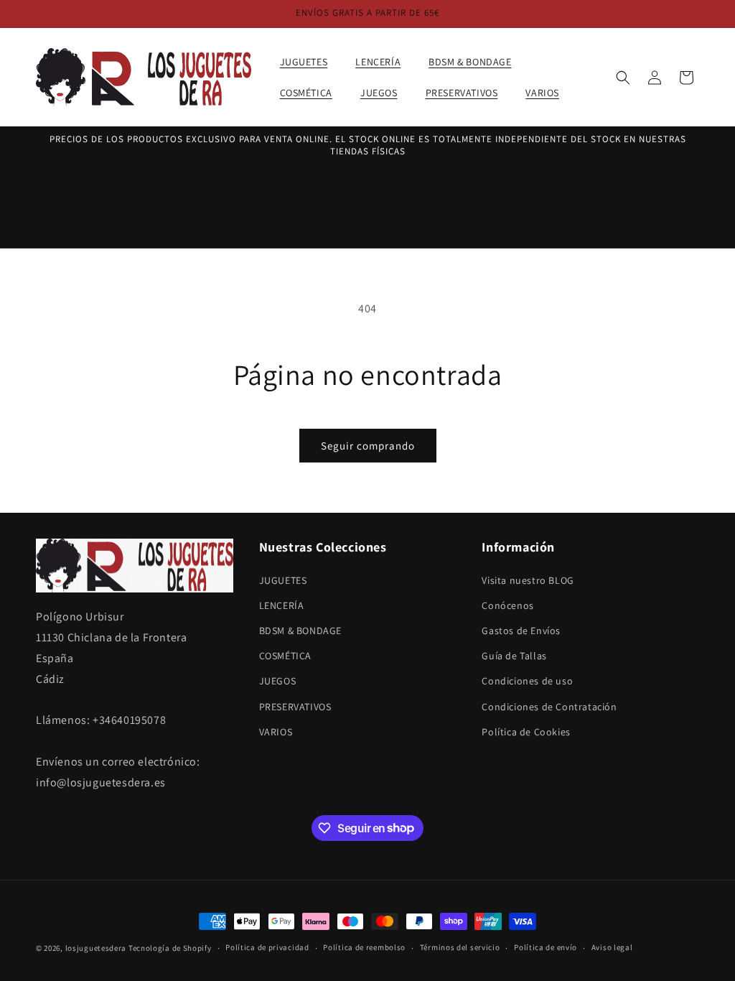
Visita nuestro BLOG (528, 580)
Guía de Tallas (514, 655)
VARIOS (276, 731)
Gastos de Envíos (521, 630)
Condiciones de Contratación (549, 706)
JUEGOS (277, 680)
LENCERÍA (281, 605)
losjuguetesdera (96, 948)
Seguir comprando (368, 445)
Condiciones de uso (527, 680)
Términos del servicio (460, 947)
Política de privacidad (267, 947)
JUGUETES (283, 580)
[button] (309, 62)
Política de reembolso (364, 947)
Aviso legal (612, 947)
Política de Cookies (526, 731)
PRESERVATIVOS (295, 706)
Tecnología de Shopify (170, 948)
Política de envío (545, 947)
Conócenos (507, 605)
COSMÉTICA (285, 655)
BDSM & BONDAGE (300, 630)
